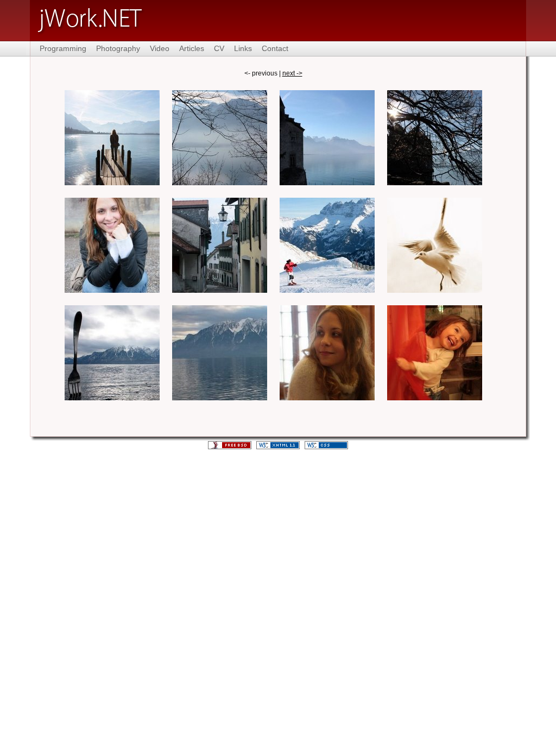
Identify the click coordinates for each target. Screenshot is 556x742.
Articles (191, 48)
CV (219, 48)
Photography (118, 48)
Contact (275, 48)
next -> (292, 73)
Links (243, 48)
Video (159, 48)
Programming (63, 48)
